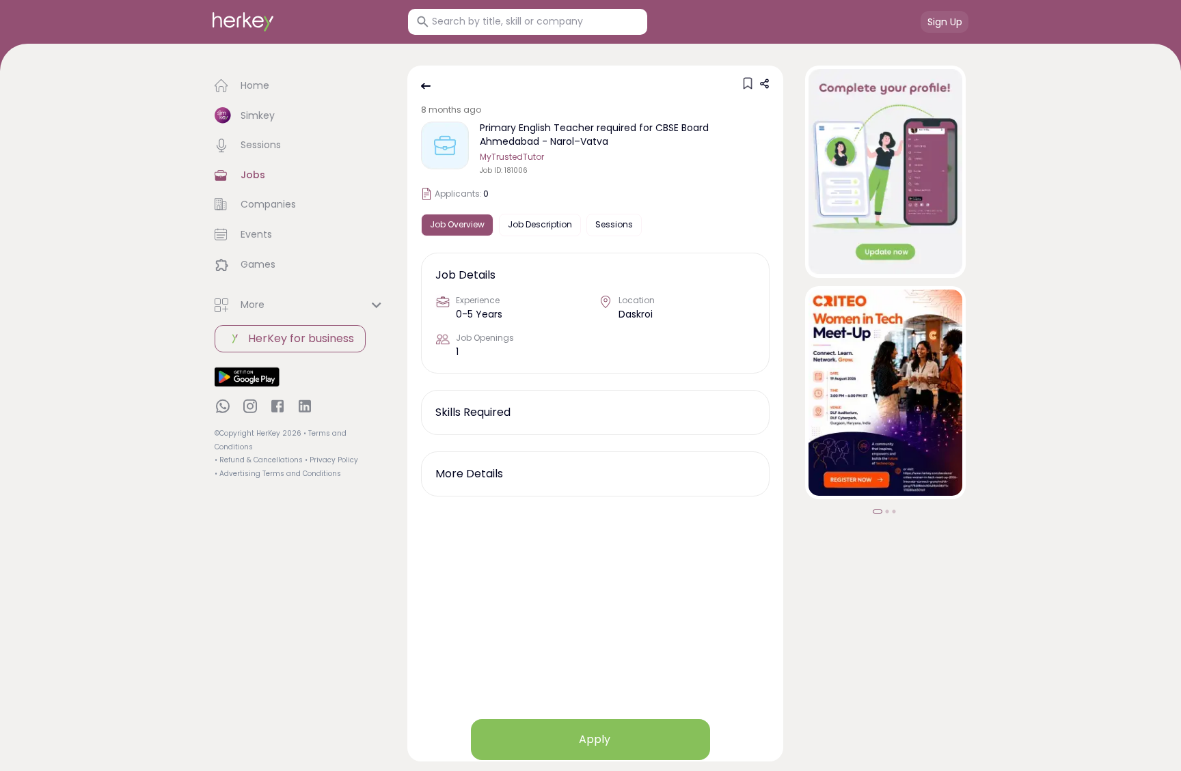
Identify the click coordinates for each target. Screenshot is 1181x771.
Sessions (614, 224)
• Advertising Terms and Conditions (278, 473)
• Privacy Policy (331, 460)
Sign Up (944, 22)
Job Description (540, 224)
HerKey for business (301, 338)
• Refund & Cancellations (259, 460)
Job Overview (457, 224)
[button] (300, 86)
